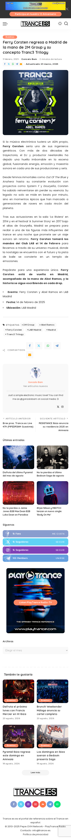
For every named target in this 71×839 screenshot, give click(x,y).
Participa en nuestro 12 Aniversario (35, 14)
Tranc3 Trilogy (15, 334)
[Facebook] (5, 64)
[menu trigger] (6, 23)
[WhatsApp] (13, 64)
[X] (58, 407)
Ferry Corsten (14, 330)
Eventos (10, 37)
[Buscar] (66, 23)
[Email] (21, 64)
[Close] (67, 9)
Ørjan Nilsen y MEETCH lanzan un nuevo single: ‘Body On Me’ (49, 511)
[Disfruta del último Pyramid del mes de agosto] (18, 457)
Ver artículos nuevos (35, 386)
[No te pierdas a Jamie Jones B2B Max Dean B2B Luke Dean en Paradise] (18, 493)
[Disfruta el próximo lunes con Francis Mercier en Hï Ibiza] (18, 691)
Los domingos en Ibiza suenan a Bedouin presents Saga (51, 755)
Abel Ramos (47, 324)
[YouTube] (35, 804)
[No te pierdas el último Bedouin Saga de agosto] (52, 457)
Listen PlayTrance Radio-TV (35, 602)
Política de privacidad (35, 834)
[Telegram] (17, 64)
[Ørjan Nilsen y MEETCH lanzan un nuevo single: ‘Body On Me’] (52, 493)
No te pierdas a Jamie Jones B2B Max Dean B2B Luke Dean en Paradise (16, 511)
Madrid (52, 330)
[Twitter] (9, 64)
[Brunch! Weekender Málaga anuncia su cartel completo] (52, 691)
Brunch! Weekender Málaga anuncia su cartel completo (49, 710)
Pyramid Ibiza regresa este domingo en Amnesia (16, 755)
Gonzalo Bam (29, 59)
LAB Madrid (35, 330)
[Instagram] (62, 407)
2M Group (28, 324)
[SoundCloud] (43, 804)
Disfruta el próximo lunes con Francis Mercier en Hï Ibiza (15, 710)
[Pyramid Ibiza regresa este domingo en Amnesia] (18, 736)
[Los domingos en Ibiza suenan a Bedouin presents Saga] (52, 736)
